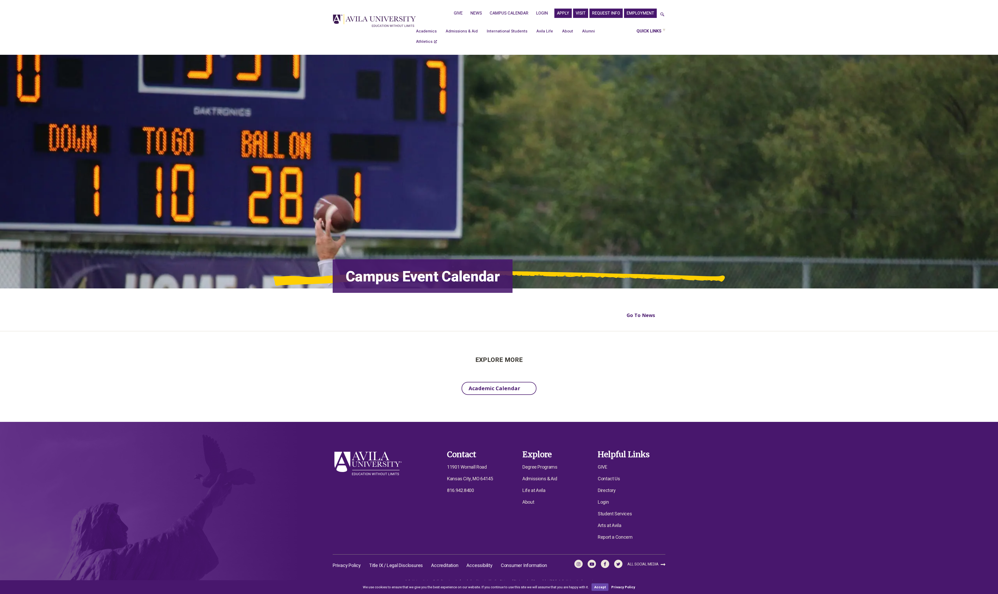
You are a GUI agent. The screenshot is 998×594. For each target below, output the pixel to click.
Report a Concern (615, 537)
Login (542, 13)
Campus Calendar (509, 13)
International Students (507, 31)
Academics (426, 31)
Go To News (641, 315)
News (476, 13)
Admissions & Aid (462, 31)
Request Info (606, 13)
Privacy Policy (347, 565)
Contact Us (609, 478)
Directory (607, 490)
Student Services (615, 513)
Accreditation (444, 565)
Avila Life (544, 31)
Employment (640, 13)
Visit (581, 13)
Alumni (588, 31)
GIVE (458, 13)
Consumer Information (524, 565)
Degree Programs (539, 467)
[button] (662, 15)
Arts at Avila (609, 525)
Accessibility (479, 565)
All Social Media (643, 564)
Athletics (424, 41)
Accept (600, 587)
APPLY (563, 13)
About (567, 31)
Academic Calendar (494, 388)
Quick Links (648, 31)
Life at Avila (533, 490)
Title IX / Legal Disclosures (396, 565)
